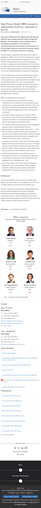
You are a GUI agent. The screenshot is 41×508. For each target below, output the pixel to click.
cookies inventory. (22, 504)
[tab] (20, 464)
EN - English (4, 2)
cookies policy (33, 502)
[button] (36, 16)
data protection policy (20, 502)
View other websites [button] (24, 2)
